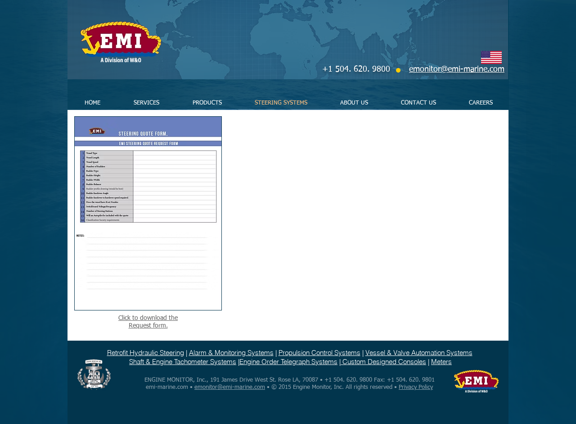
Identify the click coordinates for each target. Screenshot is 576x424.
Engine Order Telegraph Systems (288, 361)
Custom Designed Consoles (383, 361)
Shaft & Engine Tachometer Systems (182, 361)
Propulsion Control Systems (319, 352)
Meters (441, 361)
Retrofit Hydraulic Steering (145, 352)
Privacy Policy (416, 387)
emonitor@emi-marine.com (229, 387)
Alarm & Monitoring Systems (231, 352)
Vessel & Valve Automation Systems (418, 352)
